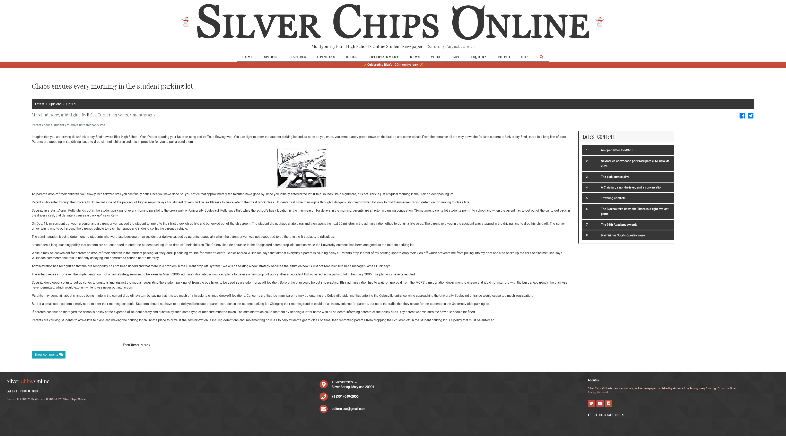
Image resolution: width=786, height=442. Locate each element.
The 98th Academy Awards (619, 225)
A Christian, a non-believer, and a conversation (631, 187)
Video (436, 57)
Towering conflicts (613, 198)
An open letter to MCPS (616, 150)
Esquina (479, 57)
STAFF (608, 415)
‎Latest (39, 104)
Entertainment (384, 57)
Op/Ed (71, 104)
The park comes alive (615, 177)
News (415, 57)
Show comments (46, 354)
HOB (525, 57)
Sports (271, 57)
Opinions (326, 57)
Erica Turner (98, 114)
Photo (504, 57)
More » (146, 345)
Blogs (352, 57)
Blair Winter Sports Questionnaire (623, 235)
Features (297, 57)
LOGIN (619, 415)
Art (456, 57)
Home (247, 57)
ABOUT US (595, 415)
